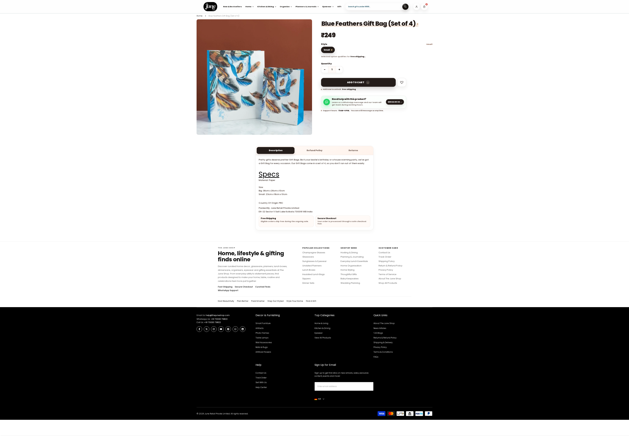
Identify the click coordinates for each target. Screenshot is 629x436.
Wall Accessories (264, 342)
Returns (353, 150)
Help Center (261, 387)
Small (327, 49)
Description (276, 150)
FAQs (375, 356)
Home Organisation (351, 265)
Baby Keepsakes (350, 278)
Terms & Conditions (383, 352)
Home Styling (347, 270)
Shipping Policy (387, 261)
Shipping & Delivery (383, 342)
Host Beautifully (226, 301)
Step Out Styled (275, 301)
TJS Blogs (378, 333)
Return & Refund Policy (390, 265)
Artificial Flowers (263, 352)
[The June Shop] (210, 6)
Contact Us (384, 252)
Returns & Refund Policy (385, 337)
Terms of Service (387, 274)
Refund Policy (314, 150)
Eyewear (318, 333)
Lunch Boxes (308, 270)
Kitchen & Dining (322, 328)
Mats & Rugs (262, 347)
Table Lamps (262, 337)
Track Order (385, 256)
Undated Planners (312, 265)
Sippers (306, 278)
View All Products (322, 337)
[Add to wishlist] (401, 82)
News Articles (379, 328)
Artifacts (260, 328)
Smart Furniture (263, 323)
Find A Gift (311, 301)
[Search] (405, 7)
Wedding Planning (350, 283)
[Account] (416, 6)
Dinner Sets (308, 283)
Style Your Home (294, 301)
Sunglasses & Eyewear (314, 261)
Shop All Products (388, 283)
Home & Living (321, 323)
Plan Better (242, 301)
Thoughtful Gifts (349, 274)
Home (199, 15)
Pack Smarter (258, 301)
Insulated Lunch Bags (313, 274)
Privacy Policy (386, 270)
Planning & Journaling (352, 256)
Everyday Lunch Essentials (354, 261)
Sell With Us (261, 382)
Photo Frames (262, 333)
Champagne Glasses (313, 252)
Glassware (308, 256)
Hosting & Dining (349, 252)
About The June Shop (390, 278)
